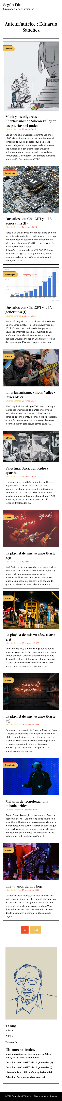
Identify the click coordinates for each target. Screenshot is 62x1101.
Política (9, 1036)
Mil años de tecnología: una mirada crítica (26, 803)
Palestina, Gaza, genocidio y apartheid (26, 470)
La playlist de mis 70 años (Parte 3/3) (30, 555)
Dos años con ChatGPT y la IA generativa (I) (28, 309)
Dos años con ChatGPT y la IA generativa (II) (28, 220)
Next (35, 930)
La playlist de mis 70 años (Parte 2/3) (30, 636)
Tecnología (11, 1042)
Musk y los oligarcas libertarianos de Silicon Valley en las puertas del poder (31, 121)
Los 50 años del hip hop (24, 886)
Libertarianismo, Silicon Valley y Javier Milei (30, 394)
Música (9, 1030)
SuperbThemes (50, 1096)
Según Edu (12, 4)
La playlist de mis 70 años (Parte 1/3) (30, 718)
